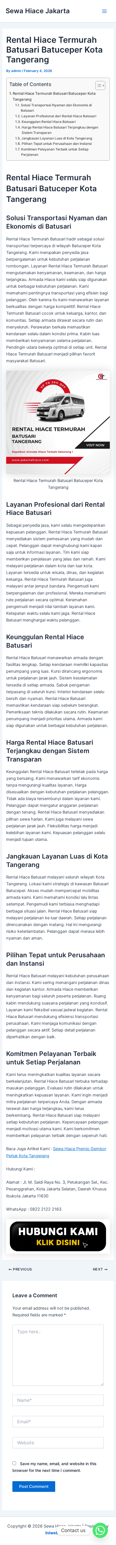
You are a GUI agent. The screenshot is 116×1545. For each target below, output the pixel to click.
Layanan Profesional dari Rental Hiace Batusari (58, 116)
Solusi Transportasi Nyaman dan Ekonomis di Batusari (56, 107)
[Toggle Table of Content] (97, 85)
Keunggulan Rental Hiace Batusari (48, 122)
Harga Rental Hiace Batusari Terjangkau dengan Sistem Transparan (60, 130)
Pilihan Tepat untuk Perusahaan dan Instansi (57, 144)
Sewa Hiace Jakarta (38, 11)
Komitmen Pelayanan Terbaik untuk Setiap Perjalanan (54, 152)
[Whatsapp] (100, 1530)
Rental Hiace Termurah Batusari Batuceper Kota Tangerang (54, 96)
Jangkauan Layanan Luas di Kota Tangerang (56, 138)
